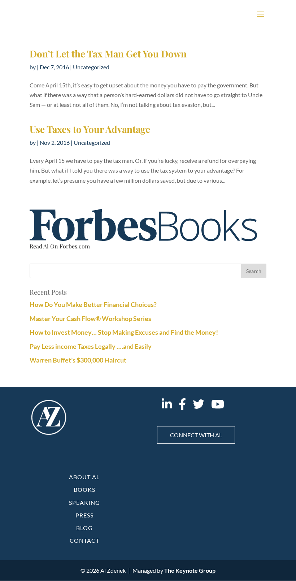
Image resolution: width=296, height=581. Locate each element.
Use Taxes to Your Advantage (90, 129)
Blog (84, 527)
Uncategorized (91, 67)
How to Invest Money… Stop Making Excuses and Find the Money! (124, 332)
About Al (84, 476)
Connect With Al (196, 435)
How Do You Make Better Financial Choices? (93, 304)
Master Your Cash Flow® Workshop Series (90, 318)
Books (84, 489)
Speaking (84, 502)
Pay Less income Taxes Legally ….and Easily (91, 346)
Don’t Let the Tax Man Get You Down (108, 53)
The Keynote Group (190, 570)
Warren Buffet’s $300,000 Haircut (78, 360)
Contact (84, 540)
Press (84, 515)
